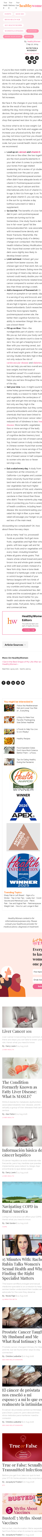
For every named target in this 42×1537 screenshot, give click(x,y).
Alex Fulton (10, 1114)
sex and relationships (12, 1360)
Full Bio (27, 630)
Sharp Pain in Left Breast (14, 895)
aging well (14, 669)
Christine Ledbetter (13, 1356)
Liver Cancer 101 (17, 1031)
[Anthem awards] (23, 837)
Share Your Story (13, 36)
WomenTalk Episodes (14, 31)
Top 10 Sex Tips (17, 898)
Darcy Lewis (11, 1046)
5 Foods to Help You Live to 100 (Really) (27, 730)
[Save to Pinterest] (37, 58)
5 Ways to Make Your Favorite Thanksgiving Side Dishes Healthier (26, 720)
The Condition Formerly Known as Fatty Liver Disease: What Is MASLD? (19, 1089)
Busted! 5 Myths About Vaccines (21, 1520)
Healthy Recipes (23, 739)
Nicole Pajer (10, 1296)
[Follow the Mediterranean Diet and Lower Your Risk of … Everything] (9, 707)
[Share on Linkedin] (30, 62)
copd (4, 1227)
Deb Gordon (11, 1223)
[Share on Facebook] (27, 58)
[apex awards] (23, 807)
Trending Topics (13, 892)
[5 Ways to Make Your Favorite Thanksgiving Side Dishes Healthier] (9, 719)
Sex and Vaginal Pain (17, 903)
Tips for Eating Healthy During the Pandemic (26, 761)
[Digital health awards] (23, 779)
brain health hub (12, 19)
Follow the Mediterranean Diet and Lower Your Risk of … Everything (27, 708)
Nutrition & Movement (32, 49)
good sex (20, 14)
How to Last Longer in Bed (27, 906)
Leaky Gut (30, 898)
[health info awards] (23, 870)
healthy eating (32, 54)
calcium (22, 152)
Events (8, 14)
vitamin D (35, 152)
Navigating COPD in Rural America (20, 1209)
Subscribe (32, 31)
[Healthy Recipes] (9, 740)
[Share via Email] (34, 62)
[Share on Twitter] (32, 58)
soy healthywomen (13, 25)
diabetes (37, 363)
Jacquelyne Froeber (14, 1482)
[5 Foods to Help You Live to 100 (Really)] (9, 731)
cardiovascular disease (17, 363)
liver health (8, 1049)
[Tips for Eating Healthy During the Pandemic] (9, 761)
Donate (29, 36)
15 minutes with (9, 1299)
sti (3, 1485)
